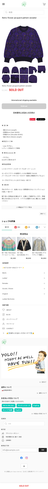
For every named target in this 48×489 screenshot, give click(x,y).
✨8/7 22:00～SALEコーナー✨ (13, 268)
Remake (5, 283)
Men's (4, 273)
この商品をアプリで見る (24, 207)
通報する (42, 214)
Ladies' (4, 278)
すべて (7, 227)
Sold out (24, 106)
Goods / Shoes (7, 288)
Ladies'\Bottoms (8, 299)
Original (5, 294)
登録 (42, 450)
